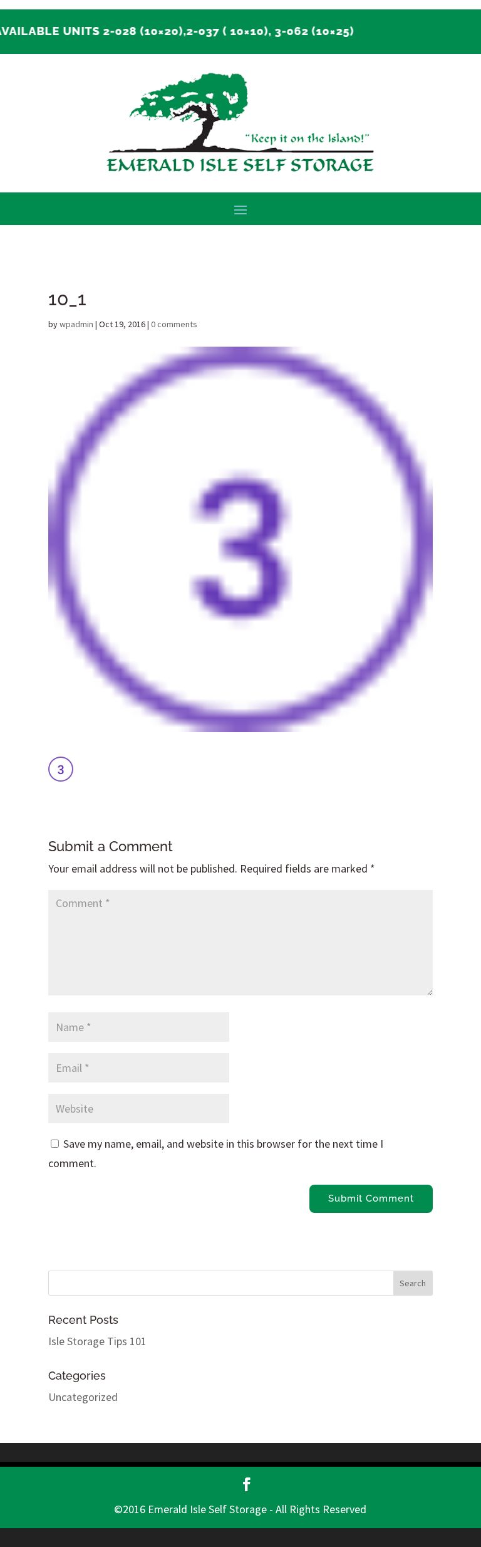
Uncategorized (83, 1397)
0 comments (174, 324)
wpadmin (76, 324)
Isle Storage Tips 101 (97, 1341)
